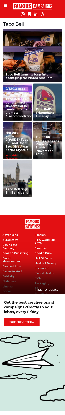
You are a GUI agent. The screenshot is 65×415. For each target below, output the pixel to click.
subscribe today (21, 322)
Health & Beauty (45, 263)
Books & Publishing (16, 253)
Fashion (40, 235)
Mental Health (44, 273)
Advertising (10, 235)
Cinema (8, 286)
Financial (41, 248)
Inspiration (42, 268)
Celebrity (8, 276)
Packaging (42, 283)
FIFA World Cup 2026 (45, 242)
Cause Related (12, 271)
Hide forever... (46, 289)
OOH (38, 278)
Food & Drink (43, 253)
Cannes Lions (12, 266)
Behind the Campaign (11, 156)
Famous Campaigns (32, 6)
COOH (7, 291)
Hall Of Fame (43, 258)
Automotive (10, 240)
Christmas (9, 281)
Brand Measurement (12, 260)
